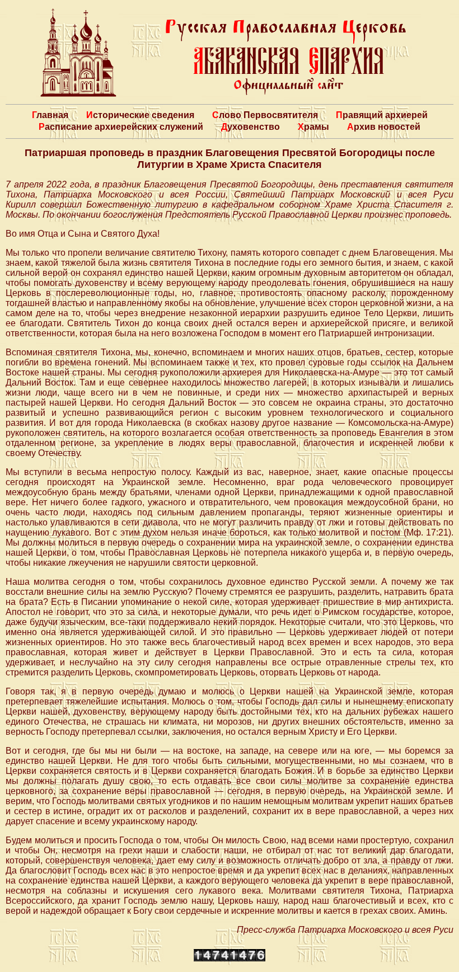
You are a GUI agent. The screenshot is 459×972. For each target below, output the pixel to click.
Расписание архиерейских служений (121, 127)
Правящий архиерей (382, 115)
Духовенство (250, 127)
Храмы (313, 127)
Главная (50, 115)
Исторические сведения (140, 115)
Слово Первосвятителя (265, 115)
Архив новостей (383, 127)
